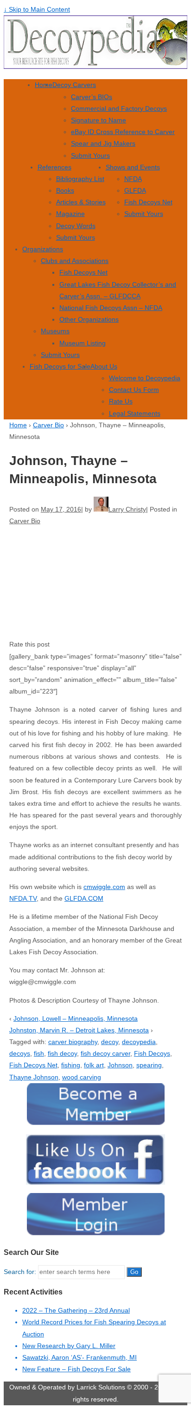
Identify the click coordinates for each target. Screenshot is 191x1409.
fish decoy (62, 1053)
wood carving (81, 1077)
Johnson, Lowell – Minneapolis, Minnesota (75, 1018)
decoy (109, 1041)
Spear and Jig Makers (103, 143)
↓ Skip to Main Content (37, 9)
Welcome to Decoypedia (144, 378)
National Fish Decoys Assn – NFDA (110, 307)
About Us (103, 366)
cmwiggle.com (104, 886)
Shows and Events (133, 167)
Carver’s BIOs (91, 97)
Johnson (120, 1065)
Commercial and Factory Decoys (119, 108)
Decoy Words (76, 225)
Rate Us (121, 401)
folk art (94, 1065)
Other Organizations (89, 319)
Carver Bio (48, 425)
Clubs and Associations (74, 260)
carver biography (72, 1041)
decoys (19, 1053)
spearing (149, 1065)
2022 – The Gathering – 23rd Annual (76, 1310)
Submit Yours (90, 155)
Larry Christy (127, 509)
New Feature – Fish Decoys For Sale (76, 1369)
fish (39, 1053)
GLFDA (135, 190)
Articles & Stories (81, 202)
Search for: (20, 1271)
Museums (55, 331)
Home (43, 84)
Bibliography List (80, 178)
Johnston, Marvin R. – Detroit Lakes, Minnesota (79, 1030)
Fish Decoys (152, 1053)
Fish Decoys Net (148, 202)
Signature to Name (98, 120)
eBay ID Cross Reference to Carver (123, 131)
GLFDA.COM (83, 898)
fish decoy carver (105, 1053)
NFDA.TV (23, 898)
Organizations (42, 249)
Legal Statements (134, 413)
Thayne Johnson (33, 1077)
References (54, 167)
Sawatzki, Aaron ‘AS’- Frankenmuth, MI (79, 1357)
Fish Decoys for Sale (60, 366)
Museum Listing (82, 343)
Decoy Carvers (74, 84)
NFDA (133, 178)
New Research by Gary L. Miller (68, 1345)
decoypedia (139, 1041)
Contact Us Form (134, 389)
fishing (70, 1065)
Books (65, 190)
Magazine (70, 213)
